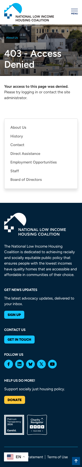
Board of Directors (26, 179)
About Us (12, 37)
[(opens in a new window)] (8, 364)
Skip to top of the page (76, 461)
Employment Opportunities (33, 162)
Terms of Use (57, 457)
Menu (74, 13)
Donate (15, 400)
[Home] (29, 12)
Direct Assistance (25, 153)
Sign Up (14, 315)
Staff (14, 171)
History (16, 136)
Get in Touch (19, 340)
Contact (17, 144)
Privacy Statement (28, 457)
